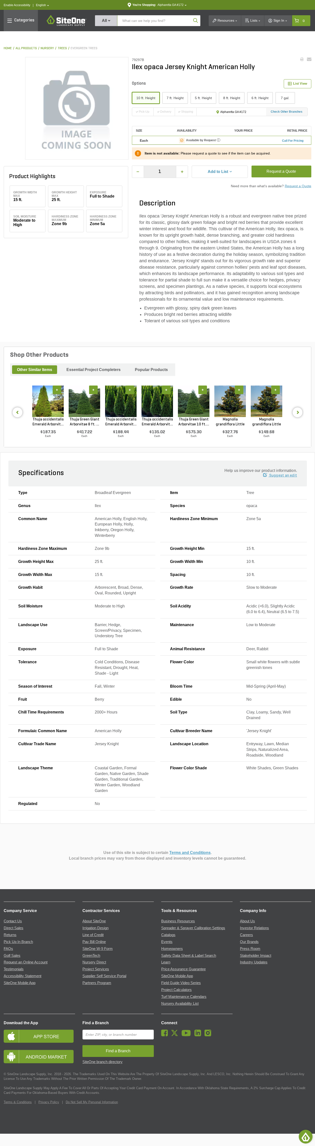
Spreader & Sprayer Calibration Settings (193, 928)
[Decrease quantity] (138, 172)
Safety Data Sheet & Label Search (188, 956)
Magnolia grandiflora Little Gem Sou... (230, 422)
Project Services (95, 969)
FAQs (8, 949)
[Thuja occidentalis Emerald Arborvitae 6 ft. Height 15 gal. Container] (121, 401)
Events (167, 942)
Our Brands (249, 942)
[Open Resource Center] (306, 1137)
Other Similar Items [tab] (34, 370)
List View (300, 83)
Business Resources (178, 921)
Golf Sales (12, 956)
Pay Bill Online (94, 942)
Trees (62, 48)
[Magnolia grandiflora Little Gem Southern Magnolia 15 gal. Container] (266, 401)
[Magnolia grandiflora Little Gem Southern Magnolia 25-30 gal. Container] (230, 401)
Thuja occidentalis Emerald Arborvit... (48, 422)
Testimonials (14, 969)
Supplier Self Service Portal (104, 976)
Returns (10, 935)
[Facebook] (165, 1035)
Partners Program (96, 983)
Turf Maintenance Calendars (183, 997)
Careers (246, 935)
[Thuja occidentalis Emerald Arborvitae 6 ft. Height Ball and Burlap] (48, 401)
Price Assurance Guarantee (183, 969)
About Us (247, 921)
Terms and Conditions (190, 853)
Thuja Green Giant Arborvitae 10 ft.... (193, 422)
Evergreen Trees (84, 48)
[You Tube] (187, 1035)
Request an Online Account (25, 962)
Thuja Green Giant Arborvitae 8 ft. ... (84, 422)
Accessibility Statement (22, 976)
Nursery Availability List (180, 1004)
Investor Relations (254, 928)
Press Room (250, 949)
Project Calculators (176, 990)
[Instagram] (209, 1035)
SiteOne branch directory (102, 1062)
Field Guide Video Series (181, 983)
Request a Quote (281, 171)
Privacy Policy (48, 1102)
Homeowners (172, 949)
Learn (165, 962)
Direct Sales (13, 928)
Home (8, 48)
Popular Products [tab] (151, 370)
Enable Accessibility (17, 5)
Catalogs (168, 935)
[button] (42, 5)
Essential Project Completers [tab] (93, 370)
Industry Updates (254, 962)
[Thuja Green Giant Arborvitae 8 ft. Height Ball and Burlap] (84, 401)
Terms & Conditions (18, 1102)
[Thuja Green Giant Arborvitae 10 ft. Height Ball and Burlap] (193, 401)
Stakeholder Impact (255, 956)
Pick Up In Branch (18, 942)
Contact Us (13, 921)
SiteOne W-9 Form (97, 949)
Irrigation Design (95, 928)
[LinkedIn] (199, 1035)
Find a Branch (95, 1023)
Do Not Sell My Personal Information (92, 1102)
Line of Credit (93, 935)
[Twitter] (175, 1035)
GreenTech (91, 956)
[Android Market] (39, 1056)
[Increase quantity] (182, 172)
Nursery (47, 48)
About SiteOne (94, 921)
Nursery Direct (94, 962)
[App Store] (39, 1036)
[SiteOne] (66, 25)
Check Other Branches (286, 111)
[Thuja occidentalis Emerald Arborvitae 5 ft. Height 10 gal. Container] (157, 401)
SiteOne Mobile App (19, 983)
